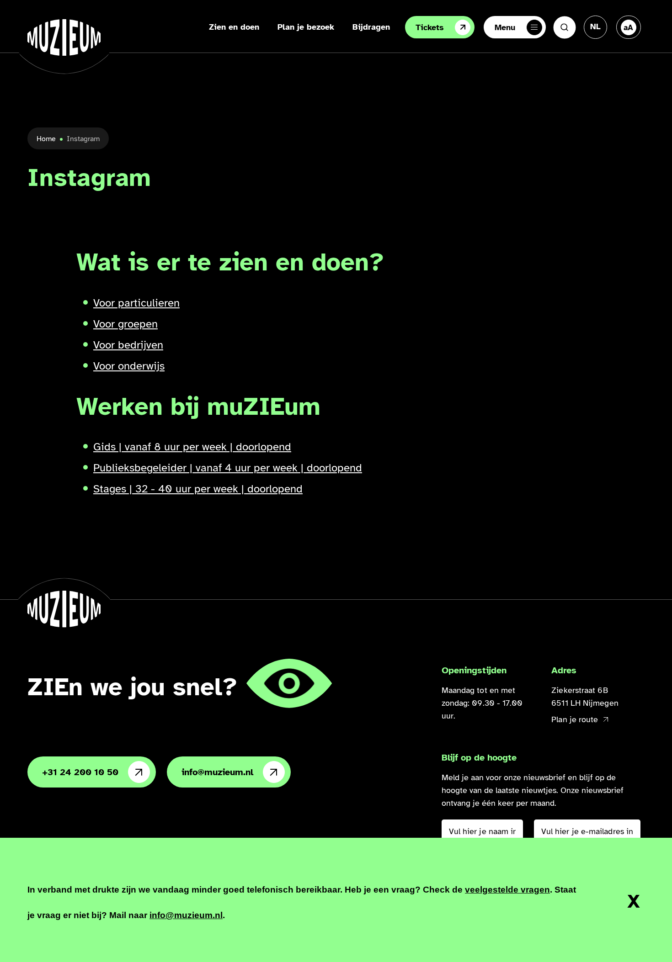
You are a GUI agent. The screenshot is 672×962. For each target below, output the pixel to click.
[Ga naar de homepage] (64, 37)
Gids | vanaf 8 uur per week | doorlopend (192, 447)
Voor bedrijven (128, 345)
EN (595, 55)
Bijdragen (371, 27)
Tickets (430, 27)
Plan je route (574, 719)
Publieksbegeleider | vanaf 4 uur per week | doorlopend (227, 468)
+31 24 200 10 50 (80, 772)
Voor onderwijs (129, 366)
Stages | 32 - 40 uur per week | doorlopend (198, 489)
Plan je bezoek (305, 27)
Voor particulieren (136, 303)
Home (46, 138)
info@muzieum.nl (217, 772)
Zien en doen (234, 27)
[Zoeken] (564, 27)
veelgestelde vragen (507, 889)
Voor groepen (125, 324)
